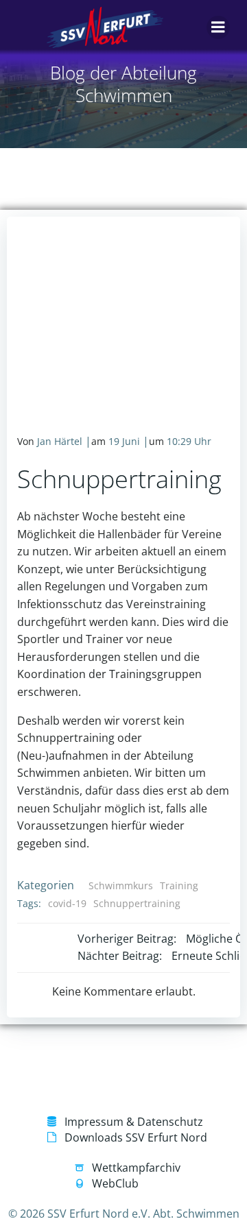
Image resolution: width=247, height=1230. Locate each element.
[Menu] (218, 27)
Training (179, 885)
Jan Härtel (59, 441)
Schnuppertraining (136, 903)
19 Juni (124, 441)
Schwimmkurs (121, 885)
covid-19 (67, 903)
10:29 (179, 441)
